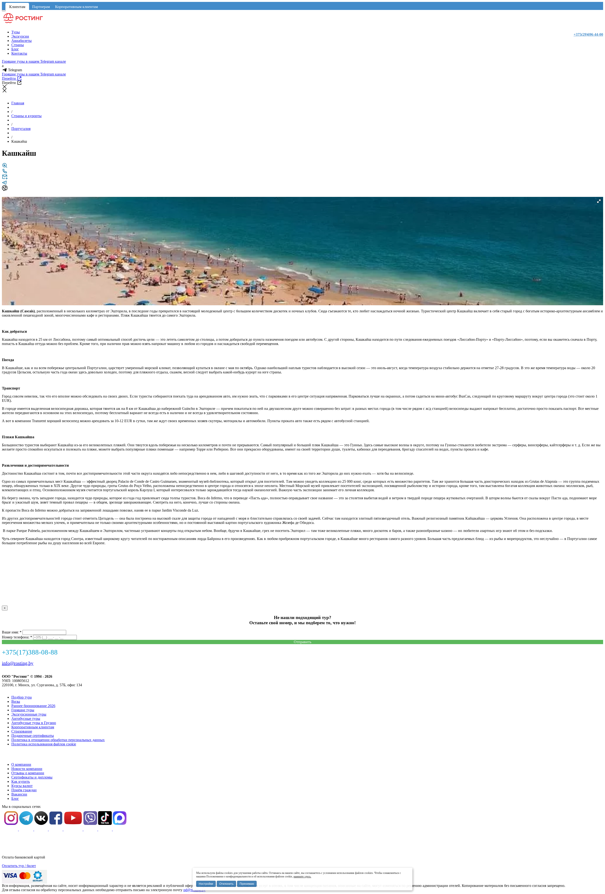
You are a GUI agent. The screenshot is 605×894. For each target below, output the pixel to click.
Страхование (21, 731)
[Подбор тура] (5, 167)
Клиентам (17, 7)
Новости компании (26, 769)
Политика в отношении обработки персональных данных (58, 740)
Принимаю (247, 883)
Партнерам (41, 7)
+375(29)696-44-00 (588, 34)
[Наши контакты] (5, 173)
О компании (21, 764)
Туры (15, 32)
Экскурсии (20, 36)
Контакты (19, 53)
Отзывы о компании (27, 773)
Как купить (20, 781)
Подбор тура (21, 697)
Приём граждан (24, 790)
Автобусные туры (25, 719)
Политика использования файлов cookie (43, 744)
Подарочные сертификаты (32, 736)
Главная (17, 103)
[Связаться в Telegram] (5, 184)
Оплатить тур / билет (19, 866)
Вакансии (19, 794)
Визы (15, 701)
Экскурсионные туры (28, 714)
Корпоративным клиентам (76, 7)
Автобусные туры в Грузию (33, 723)
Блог (15, 49)
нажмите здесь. (302, 876)
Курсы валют (22, 786)
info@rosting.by (17, 663)
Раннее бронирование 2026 (33, 706)
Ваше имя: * (12, 632)
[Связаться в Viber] (5, 190)
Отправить (302, 642)
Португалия (20, 129)
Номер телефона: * (17, 637)
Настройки (206, 883)
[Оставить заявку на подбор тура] (5, 178)
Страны (17, 45)
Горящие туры (22, 710)
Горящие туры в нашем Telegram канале (34, 61)
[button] (599, 201)
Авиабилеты (21, 41)
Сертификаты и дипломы (31, 777)
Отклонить (226, 883)
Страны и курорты (26, 116)
